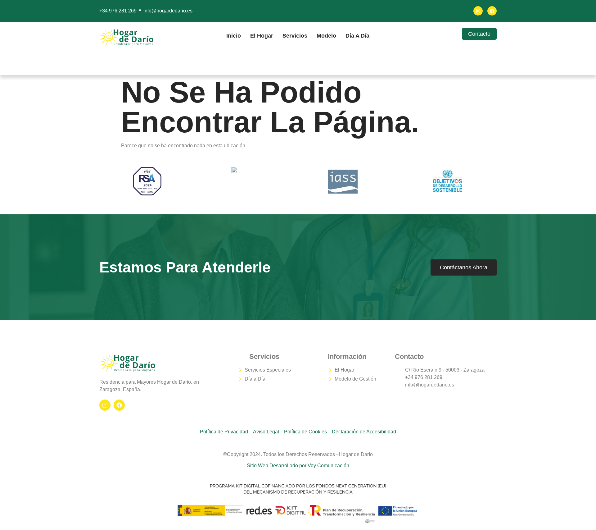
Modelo (326, 35)
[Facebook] (492, 11)
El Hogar (261, 35)
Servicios (294, 35)
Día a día (357, 35)
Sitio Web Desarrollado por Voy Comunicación (298, 465)
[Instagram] (478, 11)
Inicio (233, 35)
